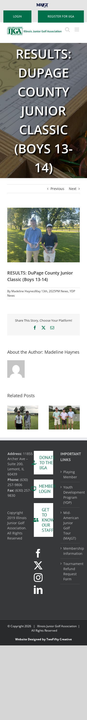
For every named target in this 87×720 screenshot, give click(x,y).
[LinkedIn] (38, 589)
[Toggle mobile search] (67, 29)
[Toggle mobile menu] (77, 29)
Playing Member (70, 474)
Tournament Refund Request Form (70, 571)
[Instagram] (38, 577)
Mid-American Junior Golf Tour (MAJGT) (70, 525)
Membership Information (70, 551)
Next (72, 188)
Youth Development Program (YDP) (70, 495)
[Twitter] (38, 565)
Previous (57, 188)
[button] (10, 417)
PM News (62, 291)
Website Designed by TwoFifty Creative (43, 639)
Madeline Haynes (23, 291)
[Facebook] (38, 553)
